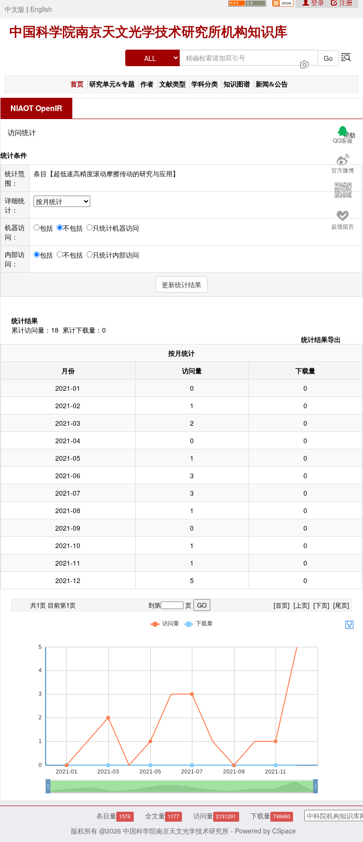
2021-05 (67, 458)
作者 (147, 84)
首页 (77, 84)
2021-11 (67, 562)
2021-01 (67, 388)
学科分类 (204, 84)
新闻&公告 (272, 84)
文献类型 (172, 84)
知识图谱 (237, 84)
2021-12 (67, 580)
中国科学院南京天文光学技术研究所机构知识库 (148, 32)
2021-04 (67, 440)
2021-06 (67, 475)
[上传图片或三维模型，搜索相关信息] (304, 63)
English (41, 9)
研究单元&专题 (112, 84)
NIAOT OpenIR (36, 108)
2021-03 (67, 423)
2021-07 (67, 493)
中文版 (15, 9)
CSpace (284, 830)
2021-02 (67, 405)
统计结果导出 (321, 339)
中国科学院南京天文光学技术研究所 (176, 830)
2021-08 (67, 510)
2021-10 (67, 545)
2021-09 (67, 528)
